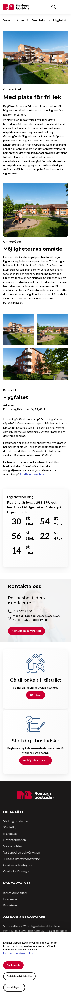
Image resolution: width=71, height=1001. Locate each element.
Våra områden (13, 20)
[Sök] (53, 7)
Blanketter (10, 833)
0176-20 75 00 (23, 611)
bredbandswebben (32, 474)
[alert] (35, 966)
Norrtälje (38, 20)
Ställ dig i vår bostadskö (35, 760)
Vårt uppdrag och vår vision (21, 852)
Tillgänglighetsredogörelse (21, 858)
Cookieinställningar (16, 871)
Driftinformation (14, 840)
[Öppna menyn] (65, 7)
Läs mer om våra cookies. (19, 953)
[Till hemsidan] (35, 795)
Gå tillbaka (35, 694)
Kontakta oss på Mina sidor (26, 630)
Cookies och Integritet (18, 865)
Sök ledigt (10, 827)
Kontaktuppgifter (15, 892)
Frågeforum (11, 905)
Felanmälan (10, 899)
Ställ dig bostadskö (16, 821)
